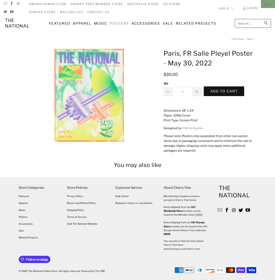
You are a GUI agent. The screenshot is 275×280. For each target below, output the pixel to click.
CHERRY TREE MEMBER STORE (96, 4)
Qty (166, 83)
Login (252, 8)
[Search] (266, 23)
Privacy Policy (75, 196)
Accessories (26, 223)
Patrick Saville (193, 128)
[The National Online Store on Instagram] (18, 4)
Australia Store (143, 4)
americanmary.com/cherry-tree (182, 248)
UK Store (172, 4)
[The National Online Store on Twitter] (5, 12)
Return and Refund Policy (81, 202)
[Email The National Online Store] (5, 4)
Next (250, 39)
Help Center (122, 196)
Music (22, 210)
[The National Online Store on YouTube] (12, 12)
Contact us (98, 12)
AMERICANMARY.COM (47, 4)
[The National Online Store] (17, 23)
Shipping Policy (75, 210)
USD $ (224, 8)
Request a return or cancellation (133, 202)
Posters (23, 216)
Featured (24, 196)
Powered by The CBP (93, 271)
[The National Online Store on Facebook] (12, 4)
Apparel (23, 202)
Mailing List (71, 12)
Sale (21, 230)
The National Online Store (43, 271)
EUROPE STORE (42, 12)
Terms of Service (77, 216)
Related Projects (28, 237)
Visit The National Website (82, 223)
